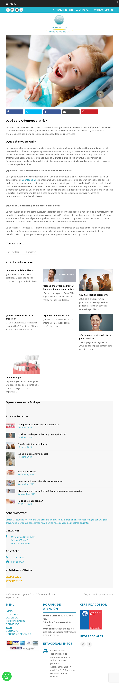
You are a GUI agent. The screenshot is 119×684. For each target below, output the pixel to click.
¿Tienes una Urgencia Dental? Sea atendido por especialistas (50, 490)
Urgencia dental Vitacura (56, 315)
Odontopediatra (29, 179)
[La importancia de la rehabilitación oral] (10, 425)
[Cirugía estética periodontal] (96, 280)
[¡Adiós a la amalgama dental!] (10, 459)
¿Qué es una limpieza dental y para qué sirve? (42, 434)
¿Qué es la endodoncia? (30, 500)
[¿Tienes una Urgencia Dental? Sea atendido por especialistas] (59, 275)
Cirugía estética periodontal (94, 294)
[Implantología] (23, 364)
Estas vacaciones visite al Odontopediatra (40, 481)
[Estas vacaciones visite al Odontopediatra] (10, 483)
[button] (59, 3)
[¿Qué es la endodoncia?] (10, 501)
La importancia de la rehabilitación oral (38, 424)
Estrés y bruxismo (27, 471)
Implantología (13, 377)
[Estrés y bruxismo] (10, 472)
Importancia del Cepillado (19, 270)
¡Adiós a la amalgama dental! (33, 453)
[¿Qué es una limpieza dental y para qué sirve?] (96, 322)
